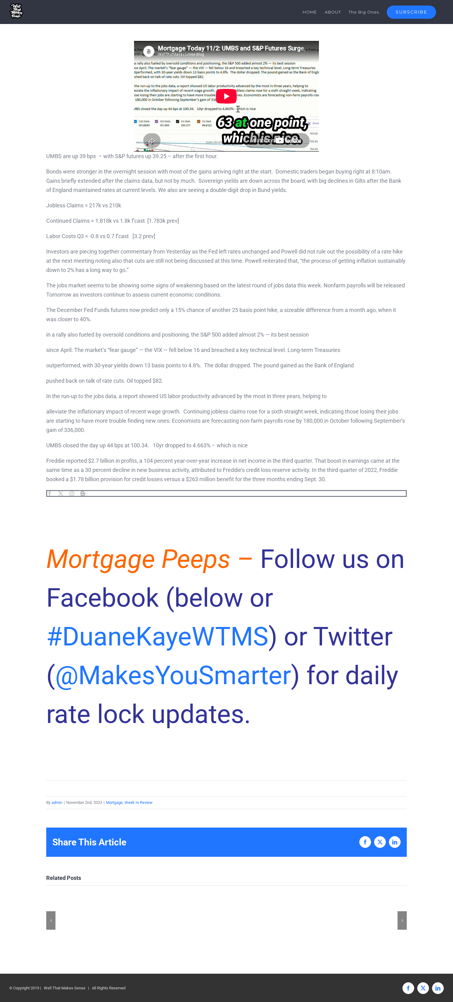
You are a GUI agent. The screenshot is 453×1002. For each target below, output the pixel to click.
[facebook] (49, 493)
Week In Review (138, 802)
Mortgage (114, 802)
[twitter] (60, 493)
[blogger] (82, 493)
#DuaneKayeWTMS (157, 636)
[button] (50, 920)
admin (56, 802)
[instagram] (71, 493)
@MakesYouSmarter (173, 675)
